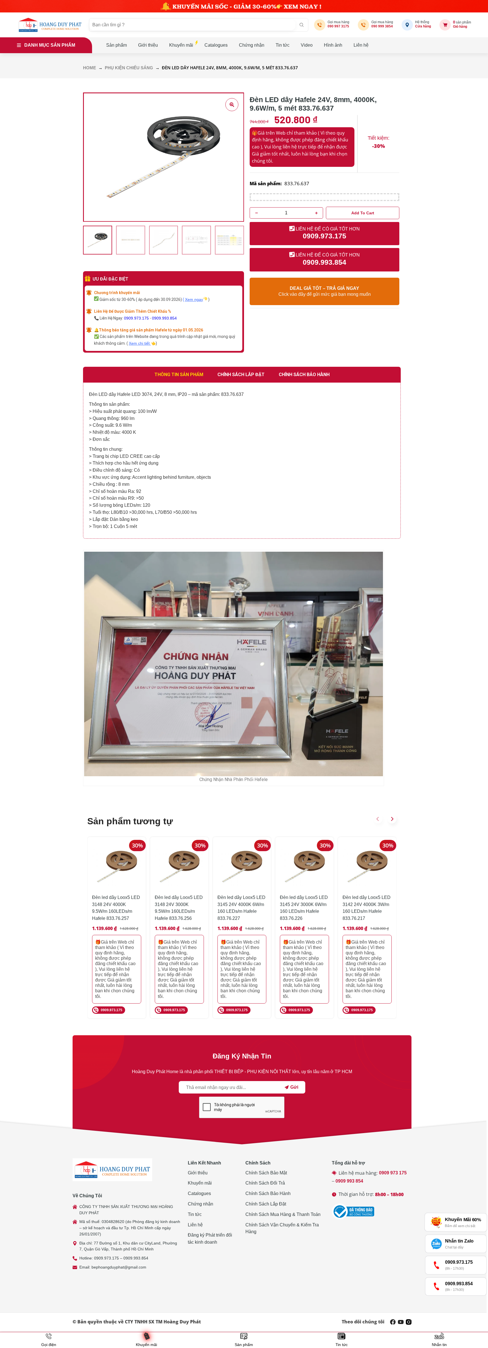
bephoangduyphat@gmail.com (118, 1267)
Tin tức (282, 45)
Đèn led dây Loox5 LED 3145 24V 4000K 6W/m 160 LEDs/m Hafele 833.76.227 (241, 908)
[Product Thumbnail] (231, 104)
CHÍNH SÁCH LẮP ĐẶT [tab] (241, 374)
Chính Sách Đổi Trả (265, 1183)
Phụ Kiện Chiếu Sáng (129, 68)
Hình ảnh (333, 45)
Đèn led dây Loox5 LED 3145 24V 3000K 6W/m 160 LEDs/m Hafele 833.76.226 (304, 908)
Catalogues (216, 45)
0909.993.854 (164, 318)
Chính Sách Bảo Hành (268, 1193)
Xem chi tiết (140, 343)
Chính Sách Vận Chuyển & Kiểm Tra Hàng (282, 1228)
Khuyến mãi (181, 45)
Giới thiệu (148, 45)
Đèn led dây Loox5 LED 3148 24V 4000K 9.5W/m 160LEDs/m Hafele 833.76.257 (116, 908)
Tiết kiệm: (378, 138)
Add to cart (362, 213)
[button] (377, 818)
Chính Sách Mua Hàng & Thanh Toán (283, 1214)
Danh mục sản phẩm (49, 45)
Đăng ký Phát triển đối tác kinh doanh (210, 1239)
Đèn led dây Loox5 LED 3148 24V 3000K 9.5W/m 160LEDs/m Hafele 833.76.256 (179, 908)
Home (89, 68)
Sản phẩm (116, 45)
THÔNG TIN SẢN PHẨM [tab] (178, 374)
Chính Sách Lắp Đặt (265, 1204)
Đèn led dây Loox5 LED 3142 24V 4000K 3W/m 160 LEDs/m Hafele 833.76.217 (367, 908)
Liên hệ (361, 45)
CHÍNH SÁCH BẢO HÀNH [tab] (304, 374)
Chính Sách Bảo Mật (266, 1172)
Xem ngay (194, 299)
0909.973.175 (136, 318)
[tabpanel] (242, 461)
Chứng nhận (251, 45)
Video (307, 45)
